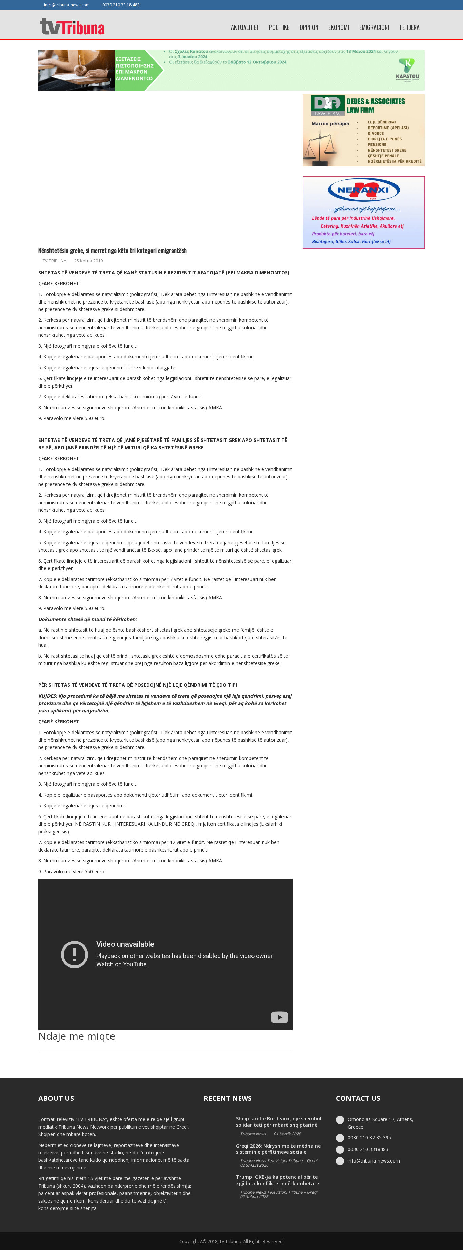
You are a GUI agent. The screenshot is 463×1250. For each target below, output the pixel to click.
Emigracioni (374, 27)
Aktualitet (245, 27)
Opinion (309, 27)
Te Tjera (409, 27)
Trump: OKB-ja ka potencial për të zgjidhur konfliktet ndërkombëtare (277, 1180)
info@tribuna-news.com (67, 5)
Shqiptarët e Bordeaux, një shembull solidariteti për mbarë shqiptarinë (279, 1121)
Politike (279, 27)
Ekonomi (338, 27)
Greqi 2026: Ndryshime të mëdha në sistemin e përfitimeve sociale (278, 1148)
